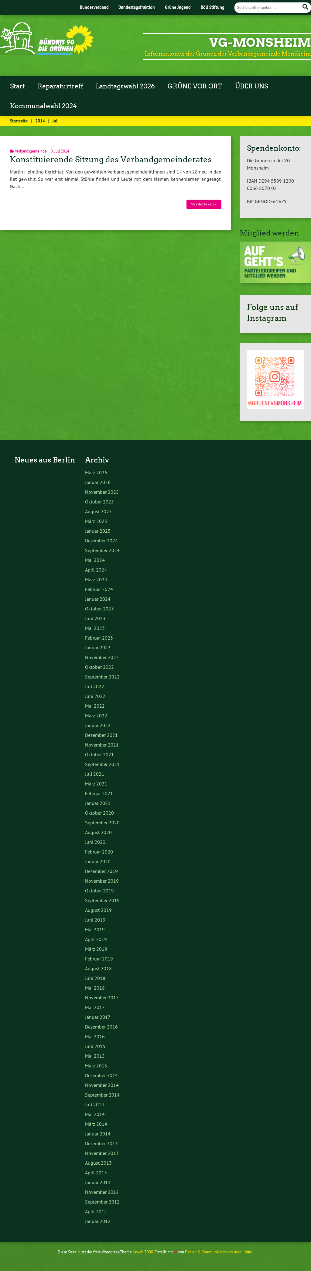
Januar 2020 (98, 861)
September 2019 (102, 900)
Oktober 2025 (99, 502)
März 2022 (96, 716)
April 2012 (96, 1211)
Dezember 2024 (101, 541)
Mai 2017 (95, 1007)
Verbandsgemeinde (31, 151)
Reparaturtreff (60, 86)
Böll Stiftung (212, 7)
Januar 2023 (98, 647)
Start (17, 86)
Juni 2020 (95, 842)
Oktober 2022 (99, 667)
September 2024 (102, 550)
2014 (40, 121)
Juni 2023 (95, 618)
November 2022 (102, 657)
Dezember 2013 (101, 1143)
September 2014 (102, 1095)
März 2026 (96, 472)
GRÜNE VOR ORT (195, 86)
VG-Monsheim (260, 42)
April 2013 (96, 1173)
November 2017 (102, 997)
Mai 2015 (95, 1056)
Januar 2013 (98, 1182)
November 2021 (102, 745)
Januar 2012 (98, 1221)
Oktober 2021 (99, 754)
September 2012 (102, 1202)
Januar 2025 (98, 531)
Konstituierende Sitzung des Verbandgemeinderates (111, 159)
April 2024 (96, 570)
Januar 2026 (98, 482)
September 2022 (102, 677)
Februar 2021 (99, 793)
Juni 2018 (95, 978)
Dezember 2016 (101, 1027)
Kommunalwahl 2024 (43, 106)
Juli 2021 (94, 774)
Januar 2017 (98, 1017)
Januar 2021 (98, 803)
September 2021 (102, 764)
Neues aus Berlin (45, 459)
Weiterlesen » (204, 204)
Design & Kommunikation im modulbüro (218, 1251)
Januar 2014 (98, 1134)
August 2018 (98, 968)
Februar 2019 (99, 959)
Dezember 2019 (101, 871)
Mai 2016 (95, 1036)
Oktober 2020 (99, 813)
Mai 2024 (95, 560)
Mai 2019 (95, 929)
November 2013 (102, 1153)
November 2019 (102, 881)
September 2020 (102, 822)
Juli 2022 (94, 686)
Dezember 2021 (101, 735)
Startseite (19, 121)
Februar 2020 (99, 852)
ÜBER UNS (251, 86)
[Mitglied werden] (275, 281)
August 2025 (98, 511)
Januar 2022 (98, 725)
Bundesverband (94, 7)
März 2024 (96, 579)
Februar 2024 (99, 589)
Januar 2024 (98, 599)
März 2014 (96, 1124)
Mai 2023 (95, 628)
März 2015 (96, 1066)
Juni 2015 (95, 1046)
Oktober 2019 (99, 891)
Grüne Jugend (178, 7)
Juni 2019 (95, 920)
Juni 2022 (95, 696)
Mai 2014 (95, 1114)
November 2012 (102, 1192)
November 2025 (102, 492)
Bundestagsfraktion (136, 7)
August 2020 (98, 832)
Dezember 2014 (101, 1075)
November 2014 (102, 1085)
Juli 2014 (94, 1104)
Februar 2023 (99, 638)
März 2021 (96, 784)
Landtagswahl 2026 (125, 86)
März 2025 (96, 521)
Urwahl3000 (143, 1251)
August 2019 (98, 910)
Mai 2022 (95, 706)
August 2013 (98, 1163)
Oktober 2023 (99, 609)
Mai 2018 (95, 988)
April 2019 (96, 939)
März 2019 (96, 949)
